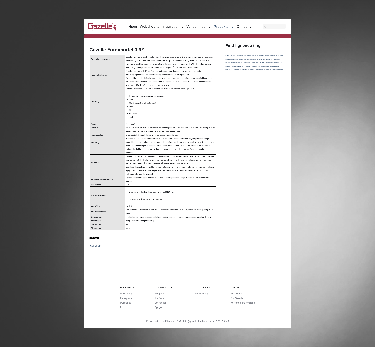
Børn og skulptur (241, 59)
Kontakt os (236, 293)
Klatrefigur (268, 62)
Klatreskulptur (276, 62)
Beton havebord (242, 55)
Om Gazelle (237, 298)
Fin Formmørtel (246, 62)
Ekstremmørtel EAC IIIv (255, 59)
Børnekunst (268, 55)
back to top (95, 245)
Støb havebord (249, 69)
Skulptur (254, 66)
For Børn (159, 298)
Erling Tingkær (268, 59)
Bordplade (260, 55)
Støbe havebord (238, 69)
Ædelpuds (279, 69)
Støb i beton (259, 69)
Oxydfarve (240, 66)
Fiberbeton (276, 59)
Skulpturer (160, 293)
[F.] (102, 26)
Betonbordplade (231, 55)
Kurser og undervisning (243, 303)
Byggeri (159, 307)
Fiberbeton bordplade (233, 62)
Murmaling (125, 303)
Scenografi (247, 66)
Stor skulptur (261, 66)
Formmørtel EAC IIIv (258, 62)
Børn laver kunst (277, 55)
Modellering (126, 293)
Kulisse (233, 66)
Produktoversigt (201, 293)
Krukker (228, 66)
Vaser (274, 69)
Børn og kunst (230, 59)
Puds (123, 307)
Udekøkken (268, 69)
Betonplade (252, 55)
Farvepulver (126, 298)
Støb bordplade (271, 66)
